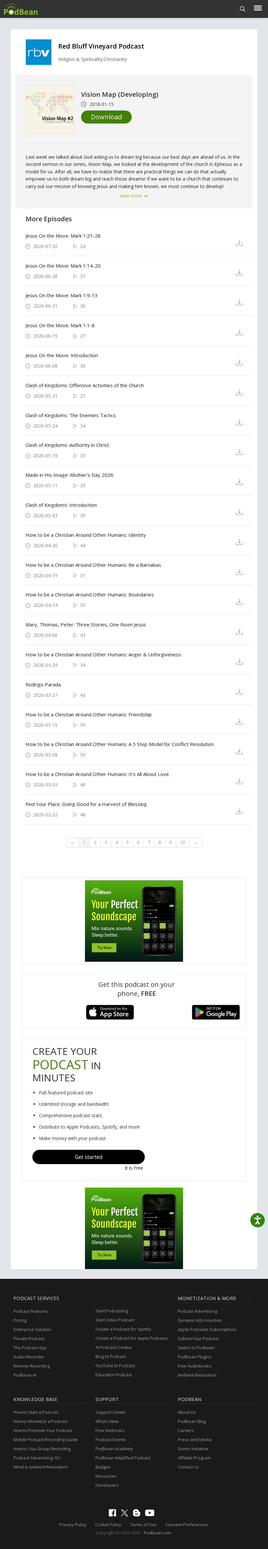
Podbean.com (157, 1533)
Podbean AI (24, 1375)
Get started (88, 1157)
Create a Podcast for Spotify (123, 1329)
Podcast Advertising (197, 1311)
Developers (107, 1485)
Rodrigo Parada (43, 684)
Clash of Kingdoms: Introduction (61, 505)
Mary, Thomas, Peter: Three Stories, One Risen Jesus (85, 624)
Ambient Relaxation (197, 1375)
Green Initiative (193, 1449)
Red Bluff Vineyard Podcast (101, 46)
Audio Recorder (28, 1357)
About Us (187, 1412)
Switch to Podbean (196, 1348)
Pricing (19, 1320)
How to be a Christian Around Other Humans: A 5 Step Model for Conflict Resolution (119, 744)
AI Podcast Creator (113, 1347)
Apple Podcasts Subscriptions (207, 1329)
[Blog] (138, 1515)
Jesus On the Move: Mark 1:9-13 (61, 295)
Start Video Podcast (114, 1320)
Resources (106, 1476)
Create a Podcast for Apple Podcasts (131, 1338)
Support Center (110, 1412)
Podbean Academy (114, 1449)
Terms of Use (143, 1524)
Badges (102, 1467)
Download (106, 116)
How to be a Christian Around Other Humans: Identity (85, 535)
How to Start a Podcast (35, 1412)
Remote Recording (31, 1366)
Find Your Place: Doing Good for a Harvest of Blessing (86, 804)
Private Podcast (28, 1338)
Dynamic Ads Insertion (200, 1320)
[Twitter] (126, 1515)
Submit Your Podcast (198, 1338)
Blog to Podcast (110, 1356)
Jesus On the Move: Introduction (61, 355)
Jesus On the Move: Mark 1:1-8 (60, 325)
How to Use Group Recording (42, 1449)
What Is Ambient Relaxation (40, 1467)
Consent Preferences (186, 1524)
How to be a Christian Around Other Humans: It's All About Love (97, 774)
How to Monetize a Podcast (40, 1421)
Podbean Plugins (194, 1357)
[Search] (243, 9)
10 (182, 842)
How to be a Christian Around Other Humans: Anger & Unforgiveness (103, 654)
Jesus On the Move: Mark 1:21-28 (63, 236)
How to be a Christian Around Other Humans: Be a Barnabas (93, 565)
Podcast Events (110, 1439)
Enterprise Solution (32, 1329)
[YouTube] (151, 1514)
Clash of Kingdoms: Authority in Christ (67, 445)
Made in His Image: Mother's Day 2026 (69, 475)
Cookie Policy (108, 1524)
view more (131, 196)
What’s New (107, 1421)
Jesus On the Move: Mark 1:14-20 (63, 266)
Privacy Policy (72, 1524)
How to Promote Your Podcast (42, 1430)
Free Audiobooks (194, 1366)
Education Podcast (113, 1375)
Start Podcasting (111, 1311)
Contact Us (188, 1467)
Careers (186, 1430)
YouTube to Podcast (115, 1365)
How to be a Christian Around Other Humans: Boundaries (89, 594)
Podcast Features (30, 1311)
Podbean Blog (192, 1421)
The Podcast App (30, 1348)
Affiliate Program (194, 1458)
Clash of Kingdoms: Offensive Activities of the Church (84, 385)
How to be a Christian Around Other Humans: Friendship (88, 714)
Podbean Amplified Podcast (122, 1458)
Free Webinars (110, 1430)
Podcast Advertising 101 (36, 1458)
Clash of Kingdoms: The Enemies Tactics (70, 415)
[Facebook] (114, 1515)
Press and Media (194, 1439)
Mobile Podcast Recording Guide (45, 1439)
